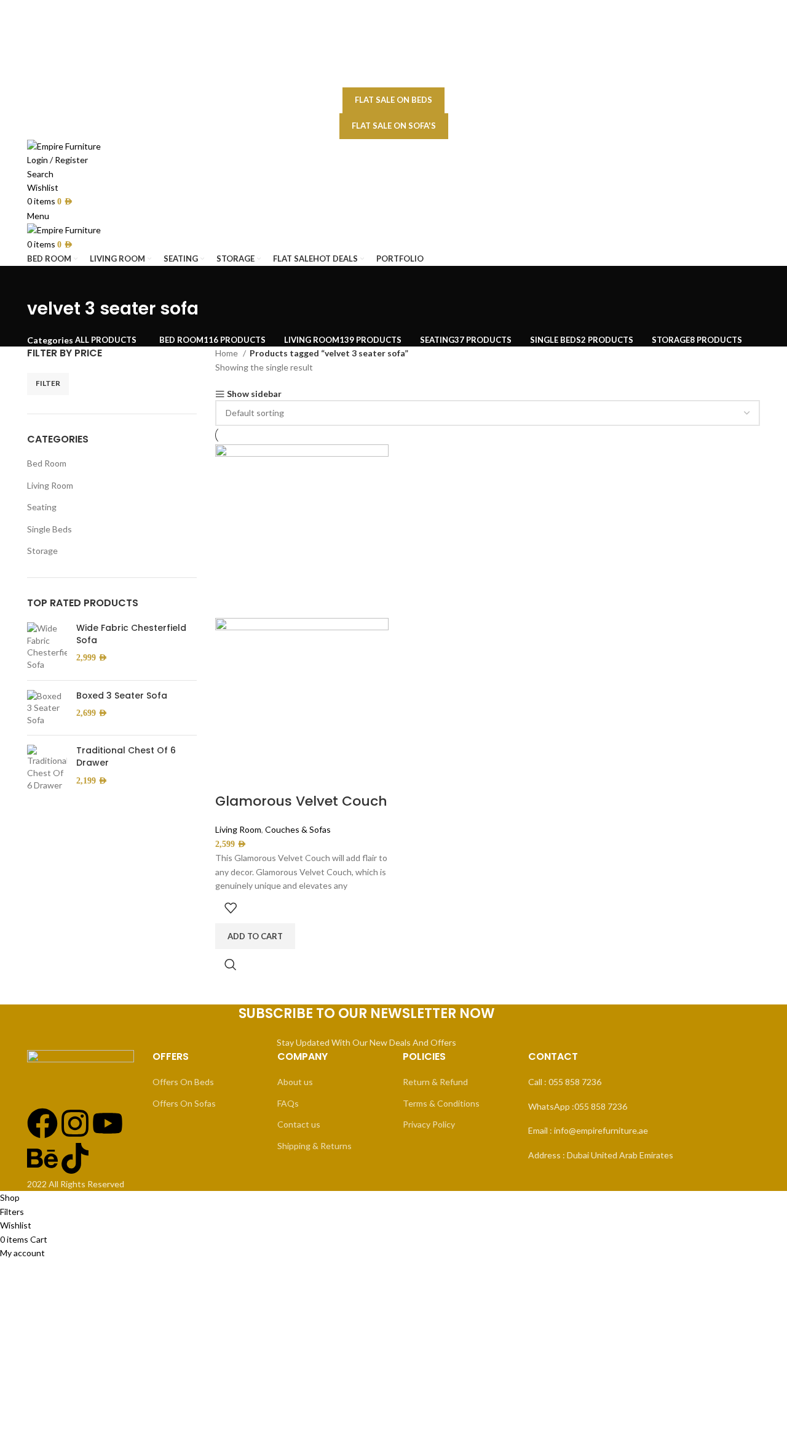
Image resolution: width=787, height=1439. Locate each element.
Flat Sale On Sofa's (394, 125)
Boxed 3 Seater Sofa (121, 696)
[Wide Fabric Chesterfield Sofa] (47, 646)
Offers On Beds (183, 1081)
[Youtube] (107, 1123)
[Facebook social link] (370, 49)
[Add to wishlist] (230, 907)
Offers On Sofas (184, 1103)
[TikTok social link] (416, 49)
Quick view (230, 964)
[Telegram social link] (424, 79)
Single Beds (49, 529)
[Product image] (302, 704)
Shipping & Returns (314, 1145)
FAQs (288, 1103)
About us (295, 1081)
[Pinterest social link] (393, 79)
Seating (42, 507)
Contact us (298, 1124)
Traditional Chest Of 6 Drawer (126, 757)
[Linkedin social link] (408, 79)
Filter (48, 383)
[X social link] (377, 79)
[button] (255, 936)
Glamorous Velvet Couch (301, 801)
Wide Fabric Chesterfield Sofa (131, 634)
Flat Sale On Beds (393, 100)
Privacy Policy (429, 1124)
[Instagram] (75, 1123)
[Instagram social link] (384, 49)
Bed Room (46, 463)
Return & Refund (435, 1081)
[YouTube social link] (400, 49)
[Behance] (42, 1158)
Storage (42, 550)
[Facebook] (42, 1123)
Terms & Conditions (441, 1103)
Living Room (50, 485)
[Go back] (42, 281)
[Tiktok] (75, 1158)
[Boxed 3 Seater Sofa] (47, 708)
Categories (50, 340)
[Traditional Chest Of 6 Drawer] (47, 768)
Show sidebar (254, 394)
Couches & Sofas (298, 829)
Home (227, 353)
